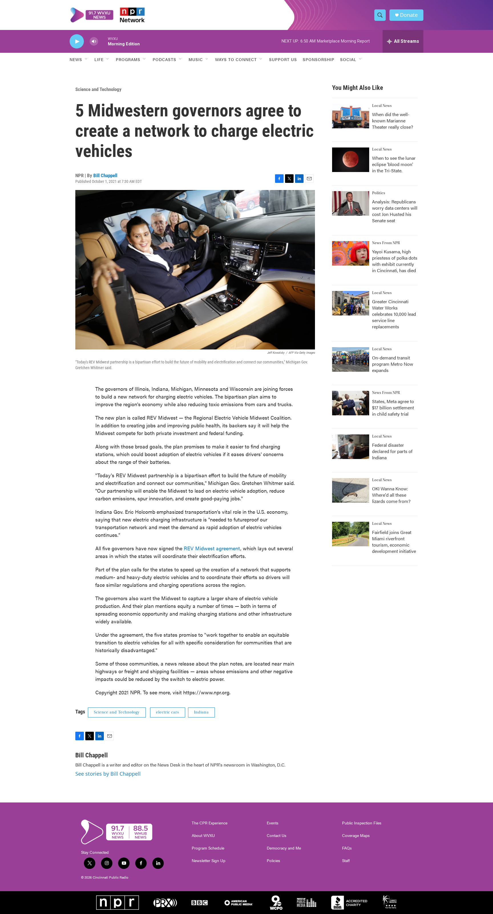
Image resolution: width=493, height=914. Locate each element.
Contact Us (276, 835)
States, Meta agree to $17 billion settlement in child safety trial (393, 407)
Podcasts (164, 59)
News (76, 59)
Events (272, 823)
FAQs (347, 848)
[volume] (94, 41)
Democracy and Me (284, 848)
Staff (346, 860)
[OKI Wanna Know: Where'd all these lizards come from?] (350, 490)
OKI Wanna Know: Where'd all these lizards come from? (391, 494)
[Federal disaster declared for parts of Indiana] (350, 446)
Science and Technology (98, 89)
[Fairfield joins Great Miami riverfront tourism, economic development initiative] (350, 534)
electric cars (167, 712)
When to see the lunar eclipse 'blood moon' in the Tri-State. (394, 164)
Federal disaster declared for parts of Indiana (392, 451)
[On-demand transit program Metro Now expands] (350, 359)
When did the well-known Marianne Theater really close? (392, 120)
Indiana (201, 712)
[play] (76, 41)
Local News (382, 106)
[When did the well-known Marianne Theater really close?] (350, 116)
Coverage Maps (356, 835)
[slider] (103, 41)
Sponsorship (318, 59)
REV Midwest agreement (212, 548)
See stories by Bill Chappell (108, 773)
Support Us (283, 59)
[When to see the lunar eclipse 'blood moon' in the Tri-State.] (350, 159)
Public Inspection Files (361, 823)
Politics (378, 193)
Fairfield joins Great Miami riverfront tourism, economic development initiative (394, 541)
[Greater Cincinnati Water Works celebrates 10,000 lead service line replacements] (350, 303)
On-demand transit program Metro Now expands (392, 363)
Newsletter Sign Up (208, 860)
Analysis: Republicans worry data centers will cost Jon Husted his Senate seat (394, 211)
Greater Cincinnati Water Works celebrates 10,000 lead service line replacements (394, 314)
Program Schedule (208, 848)
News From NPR (386, 243)
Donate (409, 15)
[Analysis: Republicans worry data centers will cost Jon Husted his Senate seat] (350, 203)
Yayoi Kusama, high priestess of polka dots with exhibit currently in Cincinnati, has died (394, 261)
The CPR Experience (209, 823)
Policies (273, 860)
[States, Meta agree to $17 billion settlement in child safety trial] (350, 403)
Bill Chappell (105, 175)
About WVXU (203, 835)
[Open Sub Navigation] (86, 59)
